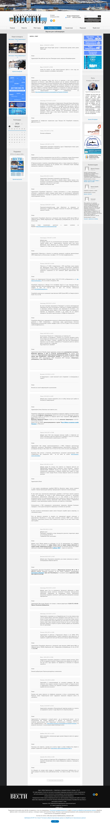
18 (12, 139)
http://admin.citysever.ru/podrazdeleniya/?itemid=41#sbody (62, 723)
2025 (13, 124)
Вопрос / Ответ (53, 28)
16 (24, 137)
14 (19, 137)
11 (12, 137)
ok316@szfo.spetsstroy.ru (40, 289)
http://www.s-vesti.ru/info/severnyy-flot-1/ (61, 748)
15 (22, 137)
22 (22, 139)
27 (17, 142)
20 (17, 139)
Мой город (37, 28)
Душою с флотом (88, 194)
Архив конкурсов (17, 71)
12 (14, 137)
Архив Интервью (93, 119)
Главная (12, 28)
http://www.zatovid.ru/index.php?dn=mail (46, 226)
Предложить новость (92, 18)
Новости (24, 28)
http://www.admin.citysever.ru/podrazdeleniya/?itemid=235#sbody (51, 92)
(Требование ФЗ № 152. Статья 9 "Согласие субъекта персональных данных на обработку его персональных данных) (55, 818)
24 (9, 142)
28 (19, 142)
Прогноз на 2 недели (76, 17)
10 (9, 137)
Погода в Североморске (73, 15)
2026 (17, 123)
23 (24, 139)
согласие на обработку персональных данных (84, 810)
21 (19, 139)
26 (14, 142)
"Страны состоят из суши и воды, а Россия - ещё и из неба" (91, 181)
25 (12, 142)
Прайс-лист (96, 28)
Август (17, 126)
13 (17, 137)
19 (14, 139)
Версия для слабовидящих (55, 31)
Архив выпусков (17, 179)
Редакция (83, 28)
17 (9, 139)
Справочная (69, 28)
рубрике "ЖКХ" (57, 548)
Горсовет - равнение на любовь (91, 219)
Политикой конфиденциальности (58, 810)
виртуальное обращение (37, 572)
